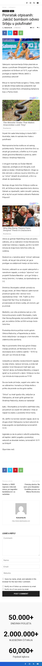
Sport (11, 11)
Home (4, 7)
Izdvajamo (12, 7)
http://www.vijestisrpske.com (21, 521)
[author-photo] (21, 514)
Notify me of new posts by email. (17, 589)
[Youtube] (37, 3)
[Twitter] (34, 3)
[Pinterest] (15, 33)
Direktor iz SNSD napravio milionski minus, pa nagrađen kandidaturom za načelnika (9, 489)
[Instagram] (30, 3)
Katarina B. (8, 27)
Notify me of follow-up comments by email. (20, 586)
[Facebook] (27, 3)
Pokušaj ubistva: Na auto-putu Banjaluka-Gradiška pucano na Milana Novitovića (32, 488)
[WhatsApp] (20, 33)
